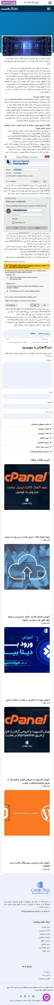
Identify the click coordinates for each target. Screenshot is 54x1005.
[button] (50, 3)
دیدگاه (49, 360)
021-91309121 (44, 911)
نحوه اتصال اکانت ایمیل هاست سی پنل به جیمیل (27, 537)
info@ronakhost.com (29, 911)
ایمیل (49, 402)
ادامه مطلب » (45, 540)
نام (50, 392)
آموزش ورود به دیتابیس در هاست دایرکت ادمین (28, 700)
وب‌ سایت (48, 412)
